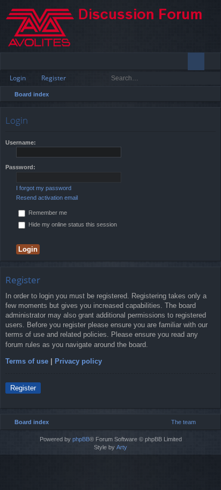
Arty (121, 447)
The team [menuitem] (183, 422)
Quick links (10, 63)
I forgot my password (43, 188)
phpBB (81, 439)
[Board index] (110, 26)
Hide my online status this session (72, 224)
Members (44, 63)
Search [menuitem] (211, 95)
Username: (20, 142)
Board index (31, 94)
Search (198, 78)
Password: (20, 167)
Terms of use (26, 361)
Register (53, 77)
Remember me (47, 212)
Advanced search (213, 78)
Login (18, 77)
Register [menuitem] (215, 63)
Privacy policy (78, 361)
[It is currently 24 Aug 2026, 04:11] (198, 94)
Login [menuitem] (198, 63)
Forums (27, 63)
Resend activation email (47, 197)
